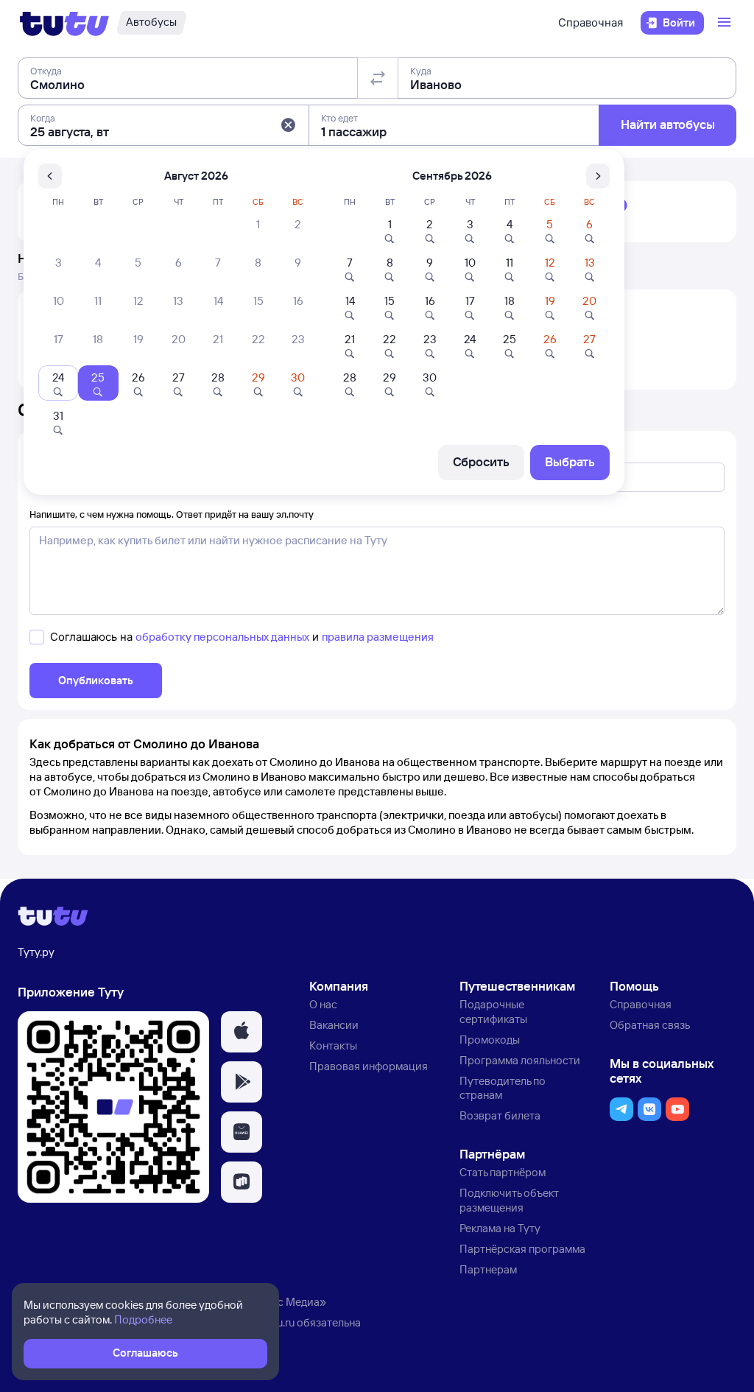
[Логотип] (64, 23)
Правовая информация (368, 1066)
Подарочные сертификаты (493, 1011)
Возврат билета (499, 1115)
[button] (288, 125)
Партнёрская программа (522, 1249)
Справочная (590, 22)
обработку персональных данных (222, 637)
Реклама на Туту (499, 1228)
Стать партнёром (502, 1172)
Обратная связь (650, 1025)
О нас (323, 1004)
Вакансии (334, 1025)
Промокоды (489, 1040)
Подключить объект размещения (509, 1200)
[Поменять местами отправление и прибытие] (377, 78)
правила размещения (378, 637)
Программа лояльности (519, 1060)
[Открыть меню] (726, 23)
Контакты (333, 1045)
